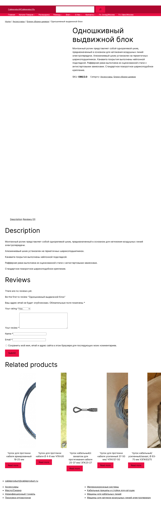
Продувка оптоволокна (18, 497)
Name (9, 333)
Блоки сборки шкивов (38, 21)
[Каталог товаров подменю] (34, 14)
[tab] (16, 219)
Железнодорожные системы (103, 487)
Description (16, 219)
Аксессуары (19, 21)
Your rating (12, 308)
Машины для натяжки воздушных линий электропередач (119, 497)
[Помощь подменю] (61, 14)
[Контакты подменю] (94, 14)
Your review (12, 327)
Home (8, 21)
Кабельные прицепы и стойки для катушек (111, 490)
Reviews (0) (29, 219)
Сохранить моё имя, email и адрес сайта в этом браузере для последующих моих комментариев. (62, 345)
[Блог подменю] (70, 14)
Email (8, 339)
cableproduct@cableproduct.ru (21, 9)
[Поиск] (100, 9)
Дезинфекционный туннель (20, 494)
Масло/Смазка (13, 490)
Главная (11, 15)
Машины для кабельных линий (104, 494)
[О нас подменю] (81, 14)
